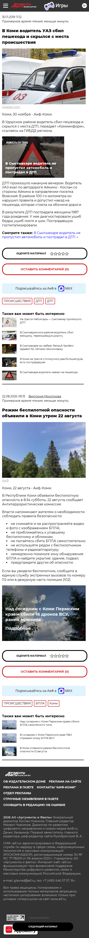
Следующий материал (42, 926)
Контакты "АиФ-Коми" (56, 787)
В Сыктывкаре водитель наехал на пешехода (49, 372)
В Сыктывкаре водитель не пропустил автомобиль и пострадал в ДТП (41, 235)
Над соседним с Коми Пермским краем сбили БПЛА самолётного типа (49, 723)
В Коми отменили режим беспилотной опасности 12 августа (45, 749)
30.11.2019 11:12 (12, 17)
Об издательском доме (24, 781)
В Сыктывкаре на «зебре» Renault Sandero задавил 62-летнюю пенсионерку (47, 347)
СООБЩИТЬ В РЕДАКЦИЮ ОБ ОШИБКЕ (34, 805)
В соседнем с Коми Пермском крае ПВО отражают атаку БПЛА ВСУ (46, 736)
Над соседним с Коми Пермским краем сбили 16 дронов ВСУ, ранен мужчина (42, 614)
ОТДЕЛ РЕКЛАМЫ (17, 793)
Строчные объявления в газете (30, 799)
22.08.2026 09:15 (13, 396)
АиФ (5, 480)
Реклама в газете (18, 787)
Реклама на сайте (65, 781)
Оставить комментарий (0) (45, 269)
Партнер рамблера (39, 917)
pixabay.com (11, 107)
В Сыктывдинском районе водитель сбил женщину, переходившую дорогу (46, 334)
